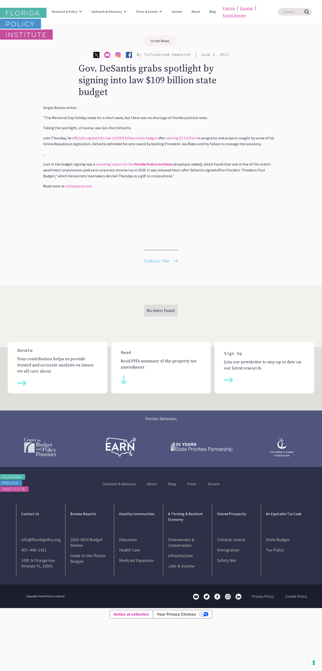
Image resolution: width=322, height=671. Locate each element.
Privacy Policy (263, 596)
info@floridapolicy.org (41, 539)
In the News (159, 40)
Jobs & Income (181, 566)
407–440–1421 (34, 550)
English (229, 8)
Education (128, 539)
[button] (67, 9)
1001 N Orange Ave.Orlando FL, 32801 (38, 563)
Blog (212, 11)
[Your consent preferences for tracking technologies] (313, 662)
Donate (177, 11)
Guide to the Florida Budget (87, 558)
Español (246, 8)
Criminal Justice (231, 539)
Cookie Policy (296, 596)
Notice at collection (131, 614)
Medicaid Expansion (136, 560)
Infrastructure (180, 555)
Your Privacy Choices (176, 614)
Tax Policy (275, 550)
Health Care (129, 550)
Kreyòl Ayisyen (234, 15)
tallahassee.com (79, 186)
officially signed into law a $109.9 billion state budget (114, 138)
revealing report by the (134, 164)
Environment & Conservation (181, 542)
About (195, 11)
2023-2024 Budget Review (86, 542)
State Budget (278, 539)
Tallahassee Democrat (167, 54)
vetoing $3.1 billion (181, 138)
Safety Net (226, 560)
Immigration (228, 550)
